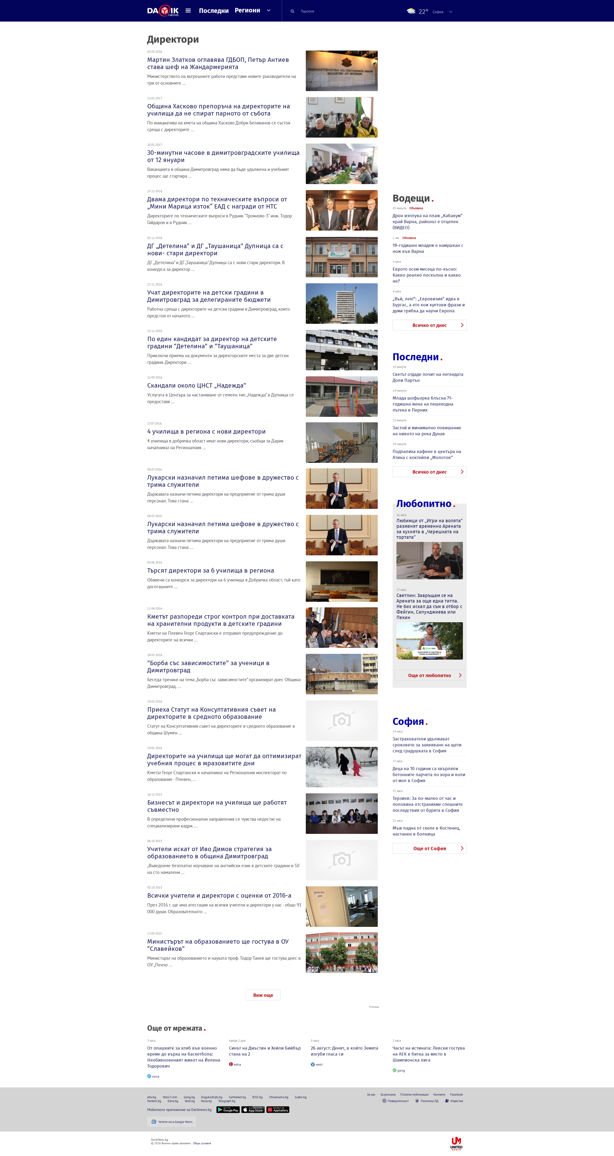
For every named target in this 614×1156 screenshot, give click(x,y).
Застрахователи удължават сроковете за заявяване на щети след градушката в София (427, 745)
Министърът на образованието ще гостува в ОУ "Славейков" (218, 945)
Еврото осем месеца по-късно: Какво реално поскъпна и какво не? (427, 275)
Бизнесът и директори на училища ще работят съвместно (217, 806)
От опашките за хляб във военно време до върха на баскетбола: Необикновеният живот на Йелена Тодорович (183, 1057)
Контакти (439, 1094)
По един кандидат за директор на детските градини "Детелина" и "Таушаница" (212, 342)
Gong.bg (189, 1097)
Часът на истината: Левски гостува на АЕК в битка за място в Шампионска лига (429, 1054)
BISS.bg (257, 1097)
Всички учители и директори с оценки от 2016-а (219, 895)
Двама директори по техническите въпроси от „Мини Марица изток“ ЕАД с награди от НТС (217, 203)
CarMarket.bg (237, 1097)
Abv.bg (151, 1097)
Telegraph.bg (226, 1101)
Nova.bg (206, 1101)
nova (155, 1076)
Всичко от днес (430, 325)
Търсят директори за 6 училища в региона (210, 570)
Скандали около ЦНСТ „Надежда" (196, 385)
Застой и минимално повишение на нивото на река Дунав (427, 430)
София (408, 721)
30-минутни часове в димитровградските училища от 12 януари (223, 156)
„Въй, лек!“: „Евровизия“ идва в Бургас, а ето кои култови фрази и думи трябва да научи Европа (429, 305)
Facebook (456, 1094)
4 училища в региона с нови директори (206, 431)
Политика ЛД (429, 1101)
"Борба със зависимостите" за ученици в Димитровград (208, 666)
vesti (319, 1064)
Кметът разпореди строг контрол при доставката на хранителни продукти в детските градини (221, 620)
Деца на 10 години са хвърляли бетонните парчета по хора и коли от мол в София (429, 774)
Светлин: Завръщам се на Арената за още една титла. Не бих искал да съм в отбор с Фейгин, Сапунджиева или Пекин (429, 606)
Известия (456, 1101)
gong (401, 1070)
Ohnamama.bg (278, 1097)
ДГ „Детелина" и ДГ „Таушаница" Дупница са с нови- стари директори (215, 249)
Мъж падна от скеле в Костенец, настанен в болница (426, 831)
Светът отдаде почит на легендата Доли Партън (428, 377)
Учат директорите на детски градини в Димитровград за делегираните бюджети (209, 296)
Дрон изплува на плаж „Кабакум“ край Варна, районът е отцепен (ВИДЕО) (427, 221)
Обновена (416, 208)
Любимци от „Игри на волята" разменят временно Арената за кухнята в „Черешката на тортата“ (429, 529)
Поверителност (398, 1101)
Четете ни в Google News (175, 1122)
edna (237, 1064)
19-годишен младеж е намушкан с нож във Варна (428, 248)
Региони (247, 10)
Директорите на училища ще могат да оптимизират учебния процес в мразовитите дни (224, 759)
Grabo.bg (301, 1097)
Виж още (263, 995)
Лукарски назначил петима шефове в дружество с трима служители (223, 481)
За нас (371, 1094)
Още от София (429, 848)
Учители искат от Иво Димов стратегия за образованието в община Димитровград (209, 852)
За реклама (388, 1094)
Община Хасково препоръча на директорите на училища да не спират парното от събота (218, 110)
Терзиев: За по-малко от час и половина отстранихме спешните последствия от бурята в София (428, 804)
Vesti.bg (190, 1101)
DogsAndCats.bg (211, 1097)
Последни (214, 11)
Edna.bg (173, 1101)
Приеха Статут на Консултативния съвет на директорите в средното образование (211, 713)
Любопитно (424, 504)
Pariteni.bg (154, 1101)
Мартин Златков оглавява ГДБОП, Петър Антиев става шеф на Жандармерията (218, 63)
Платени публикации (414, 1094)
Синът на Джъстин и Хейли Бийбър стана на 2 (265, 1051)
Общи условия (202, 1143)
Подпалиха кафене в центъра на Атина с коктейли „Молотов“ (427, 454)
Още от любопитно (429, 675)
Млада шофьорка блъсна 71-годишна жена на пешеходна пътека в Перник (423, 404)
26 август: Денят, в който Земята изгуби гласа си (344, 1051)
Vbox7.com (170, 1097)
